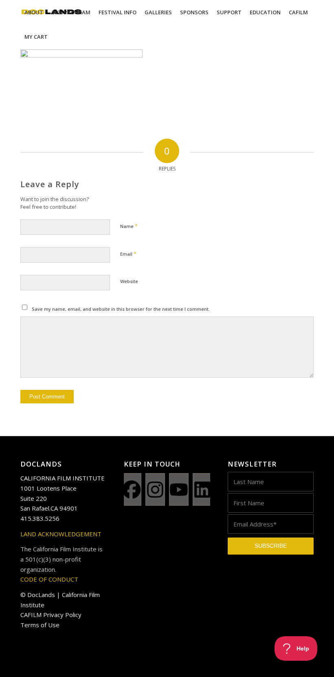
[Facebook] (131, 489)
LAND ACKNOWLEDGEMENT (60, 534)
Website (129, 281)
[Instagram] (155, 489)
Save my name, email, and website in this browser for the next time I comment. (121, 309)
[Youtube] (179, 489)
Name (129, 226)
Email (128, 253)
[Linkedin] (202, 489)
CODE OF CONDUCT (49, 579)
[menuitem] (33, 12)
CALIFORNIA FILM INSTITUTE (62, 478)
